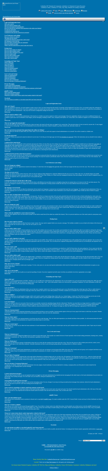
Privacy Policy (54, 467)
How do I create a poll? (10, 54)
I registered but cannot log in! (12, 31)
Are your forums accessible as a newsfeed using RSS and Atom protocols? (23, 99)
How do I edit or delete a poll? (12, 55)
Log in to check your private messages (63, 13)
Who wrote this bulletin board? (12, 92)
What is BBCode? (9, 62)
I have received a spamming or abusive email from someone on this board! (23, 88)
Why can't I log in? (9, 24)
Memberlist (69, 10)
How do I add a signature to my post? (14, 52)
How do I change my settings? (12, 36)
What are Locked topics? (11, 71)
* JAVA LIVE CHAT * (46, 10)
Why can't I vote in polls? (11, 58)
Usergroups (77, 10)
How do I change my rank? (11, 44)
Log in (77, 13)
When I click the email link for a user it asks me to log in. (19, 45)
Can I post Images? (9, 66)
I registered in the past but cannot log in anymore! (17, 32)
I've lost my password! (10, 29)
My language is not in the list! (12, 41)
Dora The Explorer (51, 462)
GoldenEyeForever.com (53, 459)
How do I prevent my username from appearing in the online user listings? (23, 28)
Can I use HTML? (9, 64)
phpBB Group (47, 399)
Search (62, 10)
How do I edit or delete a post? (12, 51)
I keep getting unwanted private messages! (15, 86)
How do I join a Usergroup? (12, 79)
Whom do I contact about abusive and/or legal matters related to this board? (23, 95)
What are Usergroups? (10, 78)
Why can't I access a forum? (12, 56)
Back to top (7, 112)
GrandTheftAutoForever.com (67, 459)
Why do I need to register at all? (12, 25)
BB (52, 449)
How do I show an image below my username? (16, 42)
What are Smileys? (9, 65)
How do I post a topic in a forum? (13, 49)
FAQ (56, 10)
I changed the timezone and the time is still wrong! (17, 39)
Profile (49, 13)
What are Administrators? (11, 75)
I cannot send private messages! (12, 85)
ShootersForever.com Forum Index (11, 16)
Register (85, 10)
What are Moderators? (10, 76)
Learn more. (99, 429)
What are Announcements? (11, 68)
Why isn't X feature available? (12, 94)
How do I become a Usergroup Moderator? (15, 81)
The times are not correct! (11, 38)
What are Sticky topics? (10, 69)
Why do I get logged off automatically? (14, 27)
